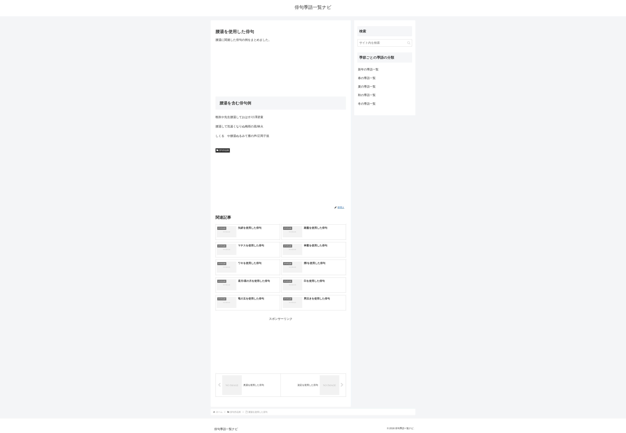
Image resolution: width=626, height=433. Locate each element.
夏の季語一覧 (367, 86)
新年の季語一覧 (368, 69)
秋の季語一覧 (367, 95)
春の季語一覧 (367, 78)
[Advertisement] (281, 69)
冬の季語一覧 (367, 103)
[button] (409, 43)
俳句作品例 (224, 150)
